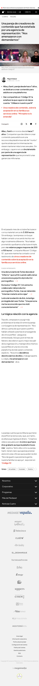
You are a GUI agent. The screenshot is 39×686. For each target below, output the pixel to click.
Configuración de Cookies (19, 645)
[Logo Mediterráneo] (19, 626)
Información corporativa (19, 639)
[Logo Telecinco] (19, 530)
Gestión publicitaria (19, 650)
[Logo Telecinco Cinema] (19, 597)
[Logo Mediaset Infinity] (20, 523)
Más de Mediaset (9, 498)
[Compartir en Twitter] (26, 124)
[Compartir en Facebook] (36, 124)
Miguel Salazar (12, 78)
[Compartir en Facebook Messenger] (31, 124)
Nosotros (6, 480)
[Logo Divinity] (19, 545)
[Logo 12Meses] (19, 604)
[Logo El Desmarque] (19, 552)
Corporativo (7, 486)
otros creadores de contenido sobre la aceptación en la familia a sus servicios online (17, 259)
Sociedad (22, 469)
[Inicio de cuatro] (3, 12)
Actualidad (12, 469)
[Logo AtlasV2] (19, 611)
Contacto (19, 656)
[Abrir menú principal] (36, 12)
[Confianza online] (19, 678)
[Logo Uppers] (19, 589)
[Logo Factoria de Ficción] (19, 560)
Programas (7, 492)
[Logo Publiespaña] (19, 618)
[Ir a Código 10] (14, 12)
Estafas (30, 469)
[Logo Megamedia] (20, 668)
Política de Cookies (19, 647)
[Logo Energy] (19, 574)
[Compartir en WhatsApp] (22, 124)
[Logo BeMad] (19, 582)
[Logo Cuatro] (19, 538)
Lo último (5, 16)
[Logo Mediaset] (19, 514)
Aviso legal (19, 636)
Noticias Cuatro (9, 503)
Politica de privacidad (19, 642)
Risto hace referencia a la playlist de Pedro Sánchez (19, 8)
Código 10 (6, 463)
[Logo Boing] (19, 567)
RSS (19, 653)
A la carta (13, 16)
